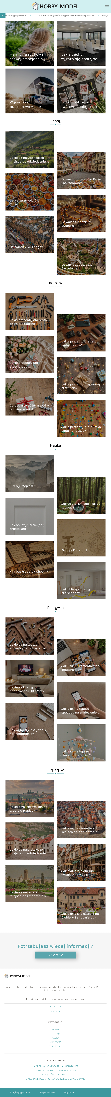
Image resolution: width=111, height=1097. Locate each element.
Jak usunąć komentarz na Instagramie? (80, 667)
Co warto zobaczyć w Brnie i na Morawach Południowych (81, 181)
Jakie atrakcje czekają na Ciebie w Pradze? (28, 808)
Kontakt (55, 1011)
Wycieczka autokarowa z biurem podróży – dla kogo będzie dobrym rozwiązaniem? (28, 104)
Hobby (55, 121)
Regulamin (69, 1092)
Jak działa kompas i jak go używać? (80, 505)
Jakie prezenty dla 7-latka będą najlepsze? (81, 428)
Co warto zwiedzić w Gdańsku (76, 223)
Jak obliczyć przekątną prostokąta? (27, 526)
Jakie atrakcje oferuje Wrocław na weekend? (77, 872)
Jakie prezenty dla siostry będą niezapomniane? (24, 364)
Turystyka (55, 770)
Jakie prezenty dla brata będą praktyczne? (28, 321)
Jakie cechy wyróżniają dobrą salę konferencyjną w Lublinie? (81, 56)
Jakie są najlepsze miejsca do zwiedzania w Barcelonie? (28, 894)
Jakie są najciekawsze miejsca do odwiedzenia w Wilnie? (29, 851)
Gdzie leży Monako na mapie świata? (55, 1070)
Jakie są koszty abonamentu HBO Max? (27, 689)
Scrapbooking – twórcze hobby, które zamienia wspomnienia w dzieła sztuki (80, 104)
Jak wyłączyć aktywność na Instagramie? (28, 731)
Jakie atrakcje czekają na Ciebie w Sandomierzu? (80, 915)
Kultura (55, 283)
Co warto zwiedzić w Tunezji (24, 202)
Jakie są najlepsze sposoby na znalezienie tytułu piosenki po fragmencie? (79, 710)
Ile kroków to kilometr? (55, 1074)
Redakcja (55, 1006)
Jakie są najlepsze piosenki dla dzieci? (76, 753)
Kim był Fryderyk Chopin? (29, 571)
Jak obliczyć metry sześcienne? (75, 591)
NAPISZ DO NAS (55, 955)
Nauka (55, 445)
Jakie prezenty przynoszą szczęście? (80, 386)
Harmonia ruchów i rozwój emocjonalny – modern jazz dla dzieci (30, 56)
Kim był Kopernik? (74, 550)
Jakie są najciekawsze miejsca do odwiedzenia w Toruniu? (80, 830)
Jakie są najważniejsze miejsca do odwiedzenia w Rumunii (29, 159)
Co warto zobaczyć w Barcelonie (76, 266)
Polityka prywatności (20, 1092)
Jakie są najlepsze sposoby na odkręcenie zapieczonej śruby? (27, 646)
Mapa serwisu (47, 1092)
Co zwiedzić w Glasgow (27, 247)
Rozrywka (55, 608)
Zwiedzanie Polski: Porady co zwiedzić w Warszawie (55, 1078)
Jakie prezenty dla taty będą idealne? (79, 343)
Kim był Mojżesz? (22, 486)
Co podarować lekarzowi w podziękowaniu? (29, 407)
